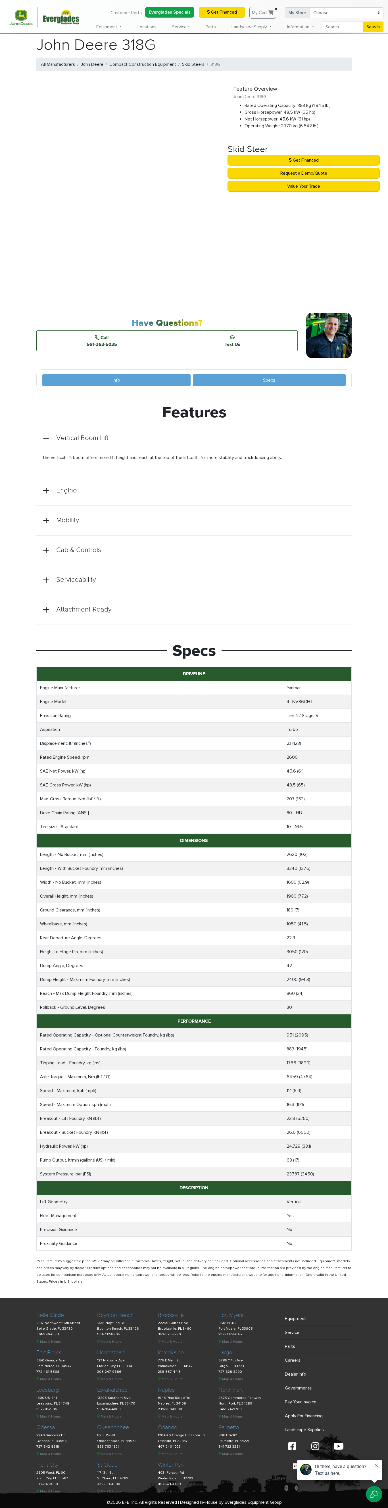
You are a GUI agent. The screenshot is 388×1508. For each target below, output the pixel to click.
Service (292, 1332)
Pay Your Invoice (300, 1402)
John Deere (92, 64)
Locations (147, 27)
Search (373, 27)
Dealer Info (295, 1374)
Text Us (232, 344)
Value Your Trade (303, 186)
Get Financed (223, 12)
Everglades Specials (170, 12)
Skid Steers (193, 64)
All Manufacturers (58, 64)
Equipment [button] (107, 27)
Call (102, 341)
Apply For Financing (304, 1416)
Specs (269, 380)
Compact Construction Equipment (142, 64)
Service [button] (179, 27)
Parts (211, 27)
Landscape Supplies (304, 1430)
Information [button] (298, 27)
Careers (293, 1360)
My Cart (264, 11)
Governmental (298, 1388)
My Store (297, 13)
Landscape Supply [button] (249, 27)
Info (116, 380)
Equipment (295, 1318)
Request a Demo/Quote (303, 173)
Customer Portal (126, 13)
